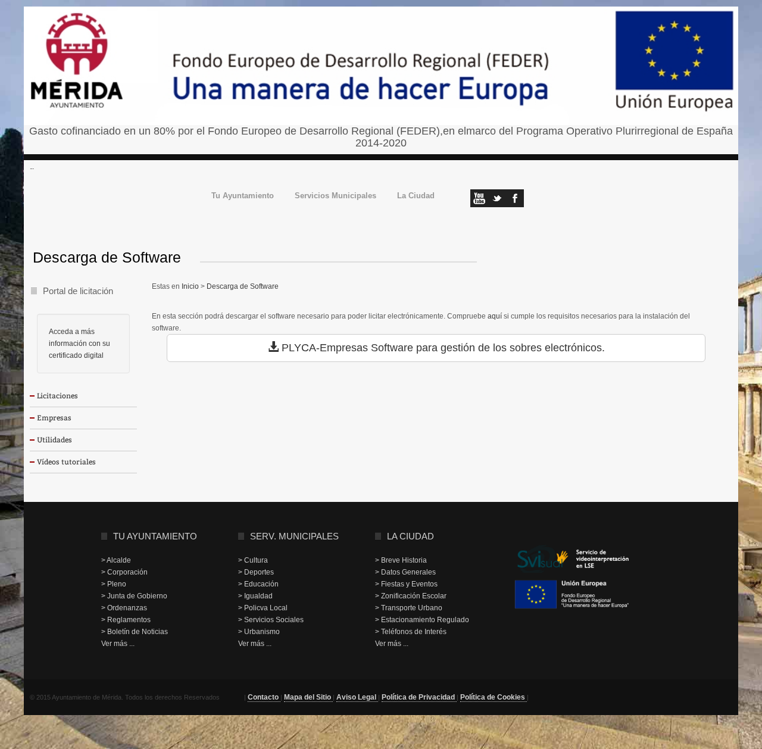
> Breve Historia (401, 560)
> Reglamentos (126, 620)
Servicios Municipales (335, 196)
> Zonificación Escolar (410, 596)
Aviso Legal (357, 697)
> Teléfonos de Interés (410, 632)
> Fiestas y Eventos (406, 584)
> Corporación (124, 572)
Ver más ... (118, 643)
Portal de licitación (78, 290)
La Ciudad (416, 196)
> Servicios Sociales (271, 620)
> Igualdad (255, 596)
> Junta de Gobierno (134, 596)
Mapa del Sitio (308, 697)
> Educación (258, 584)
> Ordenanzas (124, 608)
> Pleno (113, 584)
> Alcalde (116, 560)
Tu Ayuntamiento (242, 196)
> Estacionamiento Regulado (422, 620)
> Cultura (253, 560)
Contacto (264, 697)
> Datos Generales (405, 572)
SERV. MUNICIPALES (294, 536)
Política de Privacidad (419, 697)
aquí (495, 316)
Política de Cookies (493, 697)
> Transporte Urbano (408, 608)
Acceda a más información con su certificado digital (79, 343)
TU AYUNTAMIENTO (155, 536)
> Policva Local (263, 608)
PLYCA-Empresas (325, 348)
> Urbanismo (259, 632)
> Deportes (256, 572)
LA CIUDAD (410, 536)
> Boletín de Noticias (134, 632)
